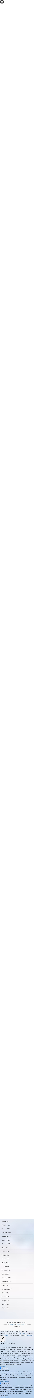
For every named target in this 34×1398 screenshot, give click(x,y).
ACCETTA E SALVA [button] (5, 1397)
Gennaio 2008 (6, 1274)
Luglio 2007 (5, 1296)
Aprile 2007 (5, 1308)
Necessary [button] (3, 1366)
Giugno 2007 (5, 1300)
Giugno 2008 (5, 1255)
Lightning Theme (20, 1324)
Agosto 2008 (5, 1247)
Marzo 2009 (5, 1221)
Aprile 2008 (5, 1262)
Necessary (5, 1368)
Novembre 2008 (6, 1236)
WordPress (12, 1324)
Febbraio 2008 (6, 1270)
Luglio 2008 (5, 1251)
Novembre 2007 (6, 1281)
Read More (30, 1335)
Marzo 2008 (5, 1266)
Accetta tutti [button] (23, 1333)
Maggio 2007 (6, 1304)
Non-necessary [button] (4, 1381)
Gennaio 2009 (6, 1229)
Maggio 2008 (6, 1259)
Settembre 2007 (6, 1289)
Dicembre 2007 (6, 1278)
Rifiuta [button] (6, 1335)
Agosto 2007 (5, 1293)
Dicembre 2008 (6, 1232)
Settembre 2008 (6, 1244)
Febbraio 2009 (6, 1225)
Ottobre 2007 (6, 1285)
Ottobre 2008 (6, 1240)
